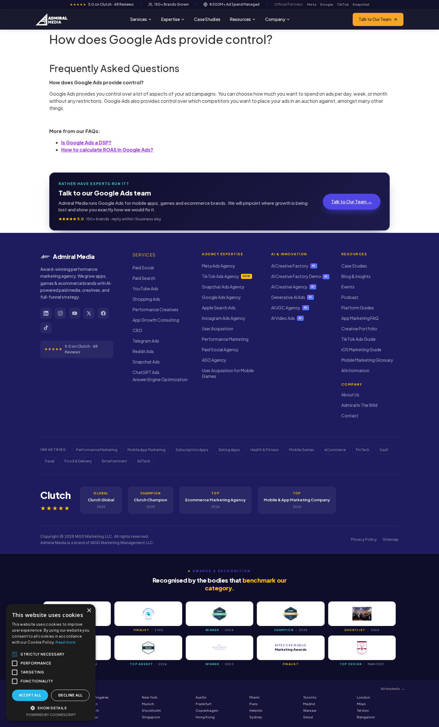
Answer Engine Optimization (160, 379)
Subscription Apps (192, 449)
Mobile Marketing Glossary (367, 360)
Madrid (309, 704)
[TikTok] (46, 327)
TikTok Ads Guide (358, 339)
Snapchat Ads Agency (223, 286)
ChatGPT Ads (146, 372)
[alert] (51, 662)
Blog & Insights (356, 276)
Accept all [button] (30, 695)
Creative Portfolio (359, 328)
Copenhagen (207, 710)
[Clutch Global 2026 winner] (219, 613)
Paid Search (144, 278)
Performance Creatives (155, 309)
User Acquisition (217, 328)
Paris (253, 704)
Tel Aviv (363, 710)
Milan (361, 704)
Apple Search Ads (219, 307)
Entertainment (114, 461)
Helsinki (256, 710)
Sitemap (391, 539)
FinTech (362, 449)
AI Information (355, 370)
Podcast (349, 297)
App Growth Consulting (156, 320)
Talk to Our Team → (351, 201)
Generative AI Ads (291, 297)
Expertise (170, 19)
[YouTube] (74, 313)
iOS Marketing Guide (361, 349)
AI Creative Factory (293, 265)
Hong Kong (205, 717)
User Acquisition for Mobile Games (228, 373)
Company (275, 19)
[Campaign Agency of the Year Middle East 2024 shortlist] (362, 613)
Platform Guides (357, 307)
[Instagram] (60, 313)
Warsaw (310, 710)
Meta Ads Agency (218, 265)
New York (149, 697)
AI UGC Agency (289, 307)
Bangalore (366, 717)
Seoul (308, 717)
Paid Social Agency (220, 349)
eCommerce (335, 449)
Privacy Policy (364, 539)
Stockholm (151, 710)
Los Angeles (98, 697)
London (363, 697)
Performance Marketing (225, 339)
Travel (49, 461)
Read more (65, 642)
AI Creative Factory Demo (299, 276)
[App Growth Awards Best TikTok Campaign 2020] (219, 648)
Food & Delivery (78, 461)
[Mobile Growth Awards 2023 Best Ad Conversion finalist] (148, 613)
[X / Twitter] (89, 313)
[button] (51, 708)
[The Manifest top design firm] (362, 648)
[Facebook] (103, 313)
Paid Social (143, 267)
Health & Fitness (264, 449)
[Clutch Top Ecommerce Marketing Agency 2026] (148, 648)
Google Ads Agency (221, 297)
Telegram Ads (146, 340)
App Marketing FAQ (360, 318)
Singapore (151, 717)
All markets (393, 689)
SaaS (384, 449)
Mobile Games (301, 449)
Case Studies (207, 19)
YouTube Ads (145, 288)
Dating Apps (229, 449)
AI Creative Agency (292, 286)
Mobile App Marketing (146, 449)
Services (138, 19)
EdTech (143, 461)
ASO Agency (214, 360)
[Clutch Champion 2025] (290, 613)
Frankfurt (204, 704)
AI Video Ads (286, 318)
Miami (254, 697)
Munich (148, 704)
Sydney (255, 717)
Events (347, 286)
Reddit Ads (143, 351)
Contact (349, 415)
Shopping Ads (146, 299)
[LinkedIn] (46, 313)
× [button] (89, 610)
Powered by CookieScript (51, 715)
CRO (137, 330)
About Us (350, 394)
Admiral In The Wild (359, 405)
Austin (201, 697)
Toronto (310, 697)
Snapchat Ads (146, 361)
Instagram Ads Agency (223, 318)
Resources (240, 19)
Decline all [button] (70, 695)
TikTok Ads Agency (226, 276)
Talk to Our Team (375, 19)
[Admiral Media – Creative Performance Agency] (51, 19)
